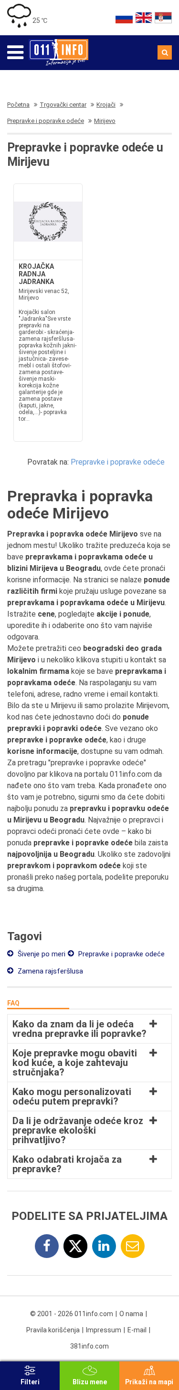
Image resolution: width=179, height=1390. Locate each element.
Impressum (103, 1330)
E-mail (137, 1330)
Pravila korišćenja (53, 1330)
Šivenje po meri (40, 954)
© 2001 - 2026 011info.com (71, 1314)
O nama (131, 1314)
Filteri (30, 1382)
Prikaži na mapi (149, 1382)
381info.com (89, 1346)
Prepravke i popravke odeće (118, 462)
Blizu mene (90, 1382)
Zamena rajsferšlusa (49, 971)
